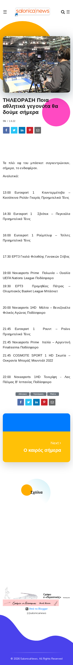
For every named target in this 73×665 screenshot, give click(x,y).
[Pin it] (30, 130)
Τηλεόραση (38, 394)
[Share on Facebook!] (6, 130)
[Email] (37, 130)
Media (53, 394)
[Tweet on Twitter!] (14, 130)
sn (4, 121)
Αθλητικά (23, 394)
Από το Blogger (38, 609)
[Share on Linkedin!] (22, 130)
